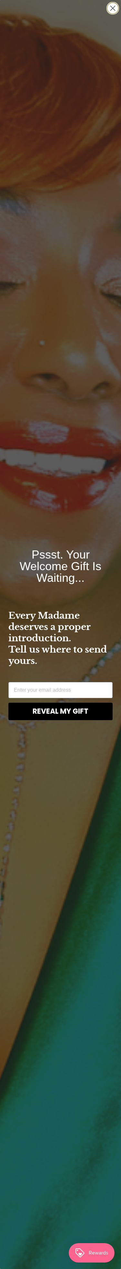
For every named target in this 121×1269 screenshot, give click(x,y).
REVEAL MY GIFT (60, 711)
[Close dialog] (112, 8)
